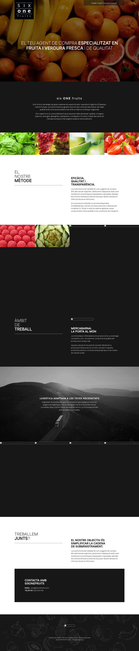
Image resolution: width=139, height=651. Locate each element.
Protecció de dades (55, 638)
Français (114, 3)
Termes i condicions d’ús (69, 638)
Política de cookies (84, 638)
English (100, 3)
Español (106, 3)
